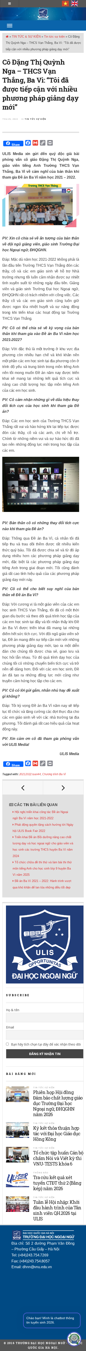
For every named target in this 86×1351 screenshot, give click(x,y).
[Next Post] (63, 788)
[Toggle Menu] (9, 25)
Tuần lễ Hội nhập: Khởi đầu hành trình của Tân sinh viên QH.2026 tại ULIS (57, 1210)
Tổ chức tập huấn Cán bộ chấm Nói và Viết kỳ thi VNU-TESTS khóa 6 (58, 1158)
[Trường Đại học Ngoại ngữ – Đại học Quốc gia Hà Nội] (43, 13)
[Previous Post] (23, 788)
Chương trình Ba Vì (54, 774)
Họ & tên (12, 1010)
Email (10, 1027)
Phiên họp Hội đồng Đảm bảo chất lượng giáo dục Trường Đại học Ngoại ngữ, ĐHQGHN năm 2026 (58, 1103)
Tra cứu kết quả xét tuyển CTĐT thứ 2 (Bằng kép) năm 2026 (57, 1183)
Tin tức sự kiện (54, 36)
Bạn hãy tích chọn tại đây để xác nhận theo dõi (45, 1044)
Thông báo (40, 1172)
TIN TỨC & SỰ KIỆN (26, 36)
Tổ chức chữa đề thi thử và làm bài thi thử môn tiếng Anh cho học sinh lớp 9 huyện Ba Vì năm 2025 (42, 868)
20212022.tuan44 (30, 774)
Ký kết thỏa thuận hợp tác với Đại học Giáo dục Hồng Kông (56, 1133)
